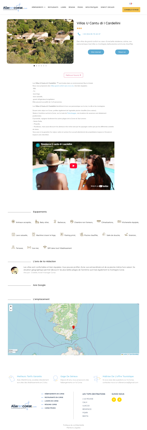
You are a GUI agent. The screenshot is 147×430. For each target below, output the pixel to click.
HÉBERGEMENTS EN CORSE (54, 394)
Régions (72, 7)
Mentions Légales (73, 428)
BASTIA (85, 416)
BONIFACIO (87, 409)
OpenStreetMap (134, 354)
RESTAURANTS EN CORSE (54, 397)
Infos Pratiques (92, 7)
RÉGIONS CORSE (51, 404)
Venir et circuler (107, 7)
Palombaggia (71, 113)
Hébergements (37, 7)
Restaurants (53, 7)
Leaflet (125, 354)
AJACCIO (86, 406)
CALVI (85, 402)
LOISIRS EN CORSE (51, 401)
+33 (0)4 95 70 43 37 (91, 34)
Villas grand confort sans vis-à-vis (62, 86)
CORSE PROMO (50, 408)
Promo (80, 7)
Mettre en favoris (73, 75)
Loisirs (63, 7)
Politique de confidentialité (73, 425)
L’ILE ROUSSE (88, 399)
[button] (9, 41)
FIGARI (85, 412)
